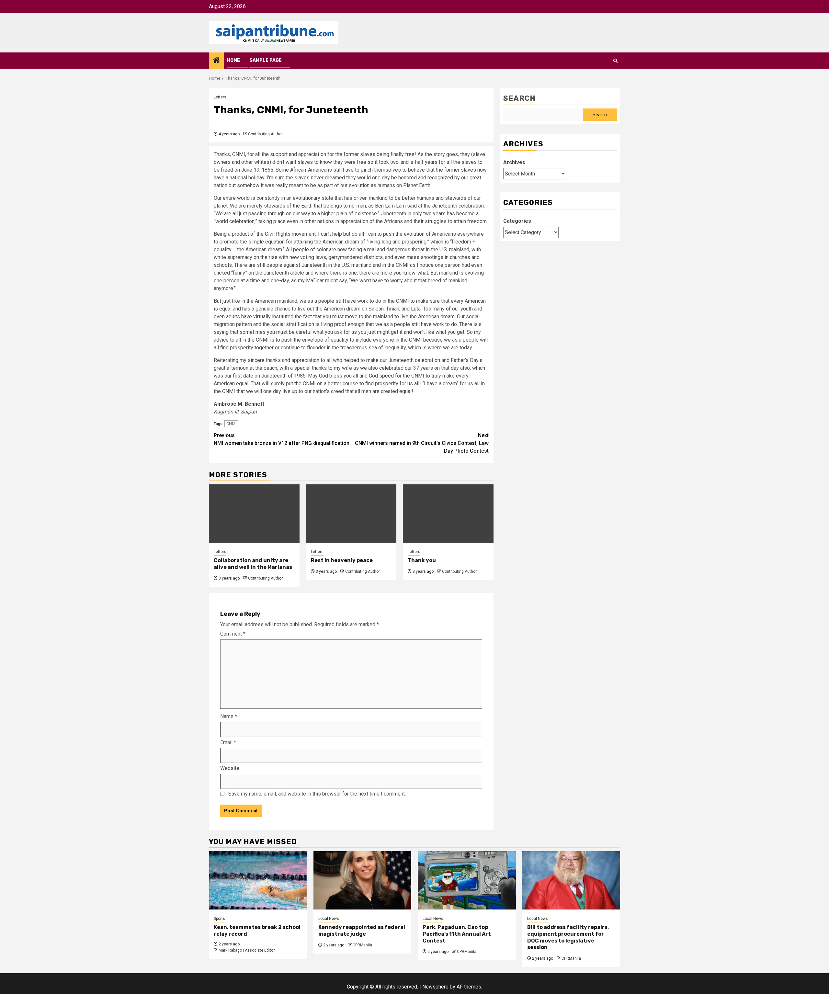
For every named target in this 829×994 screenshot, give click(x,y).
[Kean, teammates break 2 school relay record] (258, 880)
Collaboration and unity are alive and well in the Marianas (253, 563)
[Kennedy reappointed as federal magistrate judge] (362, 880)
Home (233, 60)
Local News (328, 918)
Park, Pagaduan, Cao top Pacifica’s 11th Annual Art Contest (457, 934)
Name (228, 716)
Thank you (422, 560)
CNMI (231, 423)
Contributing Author (265, 134)
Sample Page (265, 60)
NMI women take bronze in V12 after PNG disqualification (281, 439)
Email (228, 742)
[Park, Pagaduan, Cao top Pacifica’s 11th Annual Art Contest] (467, 880)
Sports (219, 918)
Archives (514, 162)
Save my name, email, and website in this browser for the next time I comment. (317, 794)
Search (519, 98)
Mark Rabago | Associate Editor (247, 950)
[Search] (615, 60)
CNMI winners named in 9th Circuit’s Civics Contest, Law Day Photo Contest (422, 443)
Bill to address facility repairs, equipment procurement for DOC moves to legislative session (568, 937)
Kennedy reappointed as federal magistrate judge (361, 930)
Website (229, 768)
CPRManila (362, 945)
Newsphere (435, 987)
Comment (232, 634)
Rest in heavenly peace (342, 560)
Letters (220, 97)
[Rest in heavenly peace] (351, 513)
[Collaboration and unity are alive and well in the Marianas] (254, 513)
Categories (517, 221)
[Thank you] (448, 513)
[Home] (216, 60)
